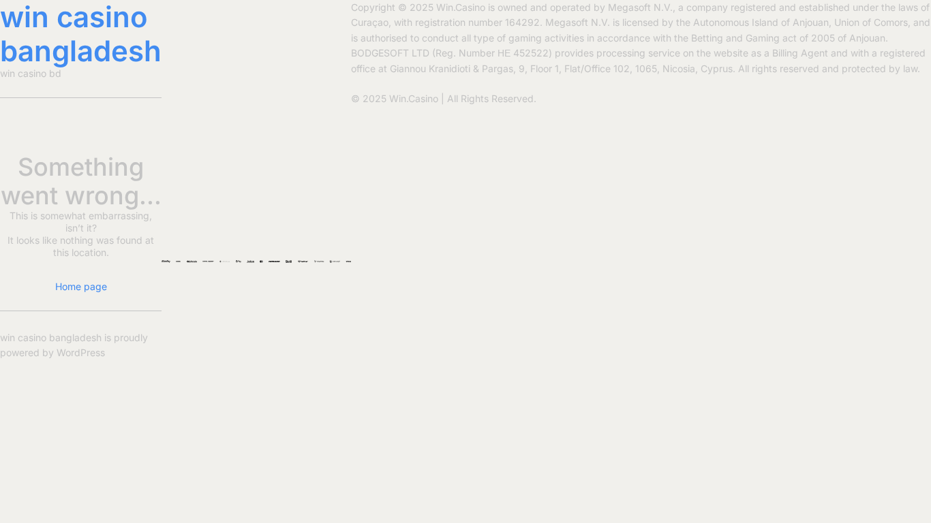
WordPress (81, 352)
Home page (81, 286)
